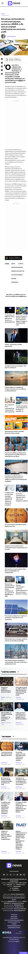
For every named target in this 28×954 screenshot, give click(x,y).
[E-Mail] (1, 70)
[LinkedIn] (1, 66)
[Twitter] (1, 62)
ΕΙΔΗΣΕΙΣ (13, 278)
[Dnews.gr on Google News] (17, 874)
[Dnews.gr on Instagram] (10, 874)
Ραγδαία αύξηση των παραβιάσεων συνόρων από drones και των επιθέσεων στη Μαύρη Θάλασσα (15, 389)
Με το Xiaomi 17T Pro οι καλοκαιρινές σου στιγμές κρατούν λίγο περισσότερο (9, 408)
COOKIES (14, 924)
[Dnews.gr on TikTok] (14, 874)
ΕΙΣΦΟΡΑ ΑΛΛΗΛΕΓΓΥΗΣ (17, 271)
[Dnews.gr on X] (7, 874)
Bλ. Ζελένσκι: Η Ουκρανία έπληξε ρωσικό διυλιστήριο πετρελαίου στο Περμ (6, 781)
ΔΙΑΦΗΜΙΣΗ (14, 916)
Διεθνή (3, 722)
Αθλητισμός (19, 722)
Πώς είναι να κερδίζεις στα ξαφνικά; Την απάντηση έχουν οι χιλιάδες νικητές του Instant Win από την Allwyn (15, 454)
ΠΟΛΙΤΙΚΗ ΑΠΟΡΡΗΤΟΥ (14, 922)
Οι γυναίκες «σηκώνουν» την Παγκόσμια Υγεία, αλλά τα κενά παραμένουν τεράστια (22, 497)
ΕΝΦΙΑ (20, 80)
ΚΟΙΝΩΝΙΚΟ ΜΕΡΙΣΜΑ (17, 267)
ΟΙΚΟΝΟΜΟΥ (14, 282)
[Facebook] (1, 59)
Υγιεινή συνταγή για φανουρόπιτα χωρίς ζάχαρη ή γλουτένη (6, 753)
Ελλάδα (3, 13)
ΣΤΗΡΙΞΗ (20, 263)
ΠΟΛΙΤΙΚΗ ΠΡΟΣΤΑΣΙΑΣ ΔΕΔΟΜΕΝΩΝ (14, 920)
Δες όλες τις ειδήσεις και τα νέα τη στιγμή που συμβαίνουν (15, 295)
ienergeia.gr (4, 786)
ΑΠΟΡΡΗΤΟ (24, 952)
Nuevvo (17, 941)
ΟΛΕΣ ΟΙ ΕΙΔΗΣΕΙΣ (14, 871)
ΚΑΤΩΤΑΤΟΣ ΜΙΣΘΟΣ (16, 274)
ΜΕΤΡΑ (13, 263)
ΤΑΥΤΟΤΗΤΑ (14, 914)
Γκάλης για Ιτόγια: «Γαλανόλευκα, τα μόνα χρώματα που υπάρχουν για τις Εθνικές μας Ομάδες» (21, 715)
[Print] (1, 73)
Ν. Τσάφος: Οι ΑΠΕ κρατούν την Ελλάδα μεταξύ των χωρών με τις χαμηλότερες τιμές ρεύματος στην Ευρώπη (21, 807)
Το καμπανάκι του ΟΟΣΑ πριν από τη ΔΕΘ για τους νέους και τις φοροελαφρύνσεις (10, 318)
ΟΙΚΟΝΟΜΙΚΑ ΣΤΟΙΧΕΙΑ (14, 927)
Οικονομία (18, 697)
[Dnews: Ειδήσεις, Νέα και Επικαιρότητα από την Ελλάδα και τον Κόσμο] (14, 3)
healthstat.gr (4, 762)
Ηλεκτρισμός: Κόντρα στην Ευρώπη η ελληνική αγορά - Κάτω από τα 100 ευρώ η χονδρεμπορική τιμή (16, 662)
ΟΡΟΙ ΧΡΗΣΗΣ (14, 918)
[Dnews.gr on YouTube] (20, 874)
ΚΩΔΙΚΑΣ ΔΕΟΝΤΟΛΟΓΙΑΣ (14, 925)
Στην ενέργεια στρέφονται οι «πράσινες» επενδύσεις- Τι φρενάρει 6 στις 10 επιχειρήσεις (16, 617)
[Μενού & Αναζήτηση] (2, 3)
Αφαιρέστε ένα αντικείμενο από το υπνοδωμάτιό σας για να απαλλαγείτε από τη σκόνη (16, 547)
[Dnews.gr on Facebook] (4, 874)
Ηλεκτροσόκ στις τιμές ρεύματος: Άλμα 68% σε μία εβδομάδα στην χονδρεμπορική (15, 570)
